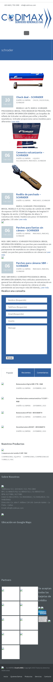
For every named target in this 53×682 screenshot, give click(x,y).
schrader (20, 102)
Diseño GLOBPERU (23, 100)
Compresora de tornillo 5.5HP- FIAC (14, 453)
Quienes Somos (16, 676)
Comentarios (42, 372)
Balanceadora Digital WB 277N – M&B (29, 384)
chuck (35, 100)
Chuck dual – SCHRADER (29, 97)
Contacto (47, 676)
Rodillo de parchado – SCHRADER (28, 196)
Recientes (26, 372)
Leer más (15, 121)
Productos (28, 676)
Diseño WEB (19, 668)
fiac (12, 459)
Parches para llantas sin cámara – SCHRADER (29, 229)
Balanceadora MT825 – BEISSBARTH (29, 413)
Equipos (17, 457)
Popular (9, 372)
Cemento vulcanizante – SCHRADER (30, 154)
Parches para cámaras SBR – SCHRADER (32, 264)
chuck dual (44, 100)
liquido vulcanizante (28, 159)
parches (45, 233)
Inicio (6, 676)
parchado (33, 161)
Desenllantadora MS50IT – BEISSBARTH (30, 427)
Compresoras (7, 457)
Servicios (38, 676)
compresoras (28, 457)
